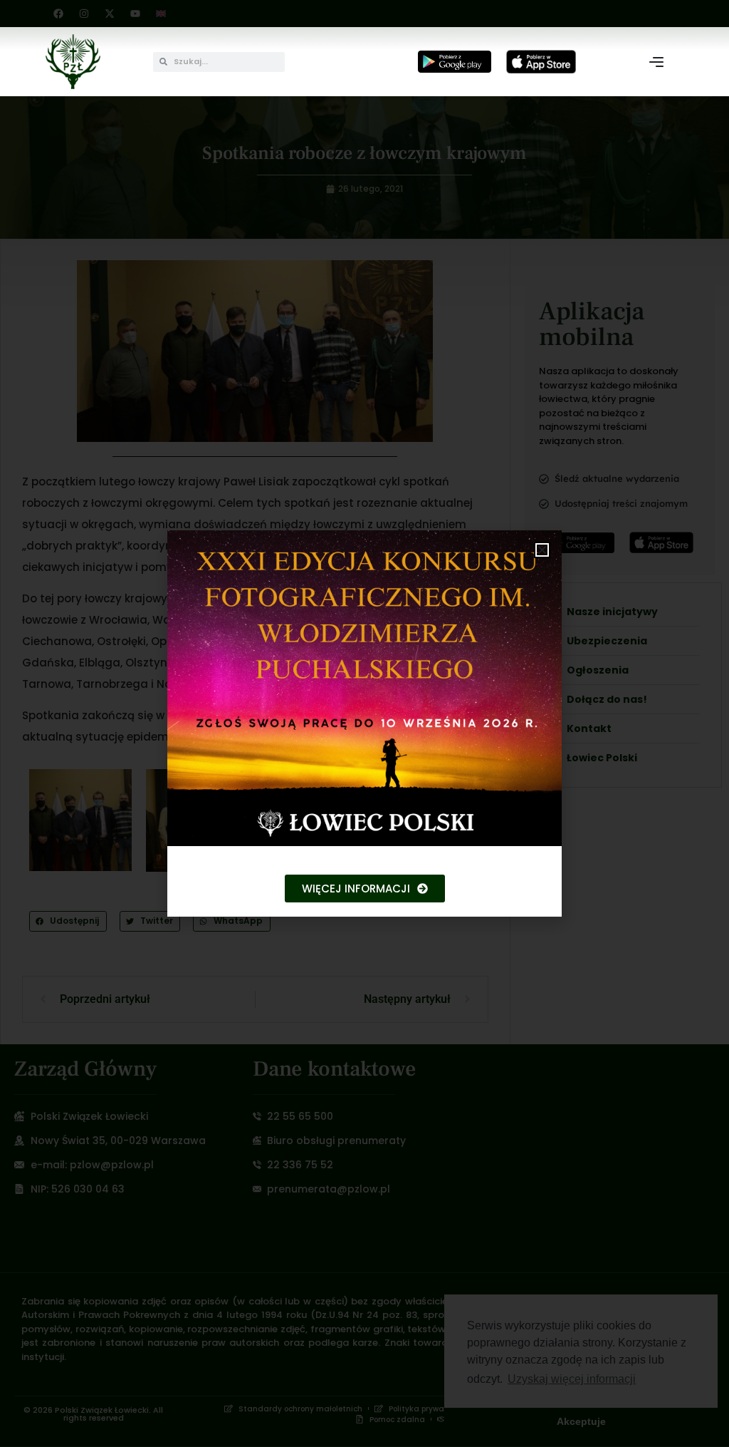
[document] (364, 723)
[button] (542, 550)
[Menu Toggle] (656, 62)
